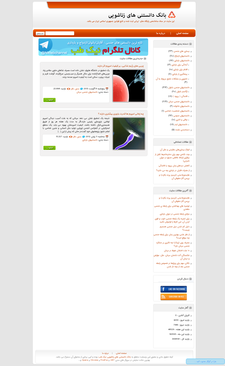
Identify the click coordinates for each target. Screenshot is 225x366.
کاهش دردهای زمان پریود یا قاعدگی (174, 166)
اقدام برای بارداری (180, 70)
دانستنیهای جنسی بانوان (178, 87)
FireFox (104, 360)
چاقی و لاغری (181, 120)
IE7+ (112, 360)
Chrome (94, 360)
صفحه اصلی (182, 33)
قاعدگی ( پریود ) (180, 96)
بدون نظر (75, 89)
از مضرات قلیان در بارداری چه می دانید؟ (172, 170)
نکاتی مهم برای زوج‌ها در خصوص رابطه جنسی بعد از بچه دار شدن (172, 265)
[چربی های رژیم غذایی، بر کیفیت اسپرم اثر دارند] (49, 100)
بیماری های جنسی (181, 51)
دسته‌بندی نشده (182, 130)
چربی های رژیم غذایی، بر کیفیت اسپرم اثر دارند (120, 66)
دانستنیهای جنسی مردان (178, 102)
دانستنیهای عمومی (181, 116)
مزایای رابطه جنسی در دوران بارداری (174, 214)
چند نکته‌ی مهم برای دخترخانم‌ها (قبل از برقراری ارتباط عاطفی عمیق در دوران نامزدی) (172, 158)
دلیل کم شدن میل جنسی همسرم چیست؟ (174, 228)
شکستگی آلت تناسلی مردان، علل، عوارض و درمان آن (171, 257)
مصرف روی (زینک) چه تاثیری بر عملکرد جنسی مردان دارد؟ (172, 244)
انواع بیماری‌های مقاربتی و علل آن (174, 150)
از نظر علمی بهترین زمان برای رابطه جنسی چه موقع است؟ (171, 236)
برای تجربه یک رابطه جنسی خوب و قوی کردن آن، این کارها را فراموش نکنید (172, 220)
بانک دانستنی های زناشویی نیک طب (114, 357)
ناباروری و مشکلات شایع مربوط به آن (171, 79)
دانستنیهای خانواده (181, 106)
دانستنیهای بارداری (181, 61)
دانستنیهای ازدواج (182, 56)
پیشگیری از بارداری (179, 74)
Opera (84, 360)
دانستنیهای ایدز (181, 124)
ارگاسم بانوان (181, 92)
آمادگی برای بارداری (179, 65)
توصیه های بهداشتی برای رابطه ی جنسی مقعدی (171, 207)
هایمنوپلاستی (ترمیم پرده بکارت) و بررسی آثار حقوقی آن (174, 176)
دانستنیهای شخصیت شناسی (177, 111)
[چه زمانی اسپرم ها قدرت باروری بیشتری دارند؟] (49, 148)
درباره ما (160, 33)
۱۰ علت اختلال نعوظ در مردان (176, 251)
